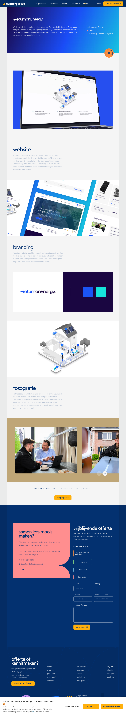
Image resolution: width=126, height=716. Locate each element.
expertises (40, 4)
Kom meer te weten (42, 712)
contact (50, 681)
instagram (111, 674)
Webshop (81, 677)
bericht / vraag (81, 605)
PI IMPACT (87, 488)
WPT (78, 488)
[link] (113, 3)
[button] (41, 3)
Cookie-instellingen (71, 706)
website (80, 674)
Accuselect (66, 488)
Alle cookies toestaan (112, 706)
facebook (111, 677)
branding (80, 670)
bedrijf (97, 584)
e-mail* (77, 594)
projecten (54, 4)
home (49, 667)
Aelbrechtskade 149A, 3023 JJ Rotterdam (20, 676)
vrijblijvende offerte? (113, 4)
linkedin (110, 670)
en (87, 3)
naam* (77, 584)
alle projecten (63, 498)
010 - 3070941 (17, 672)
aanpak (65, 4)
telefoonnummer (102, 594)
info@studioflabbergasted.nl (23, 668)
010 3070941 (96, 3)
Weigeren (90, 706)
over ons (74, 4)
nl (85, 3)
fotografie (81, 681)
